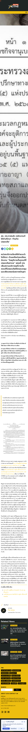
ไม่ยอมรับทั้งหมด (13, 728)
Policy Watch (16, 675)
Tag (2, 668)
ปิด (21, 728)
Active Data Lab (6, 670)
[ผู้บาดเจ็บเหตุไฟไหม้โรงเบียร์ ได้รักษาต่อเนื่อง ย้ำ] (4, 653)
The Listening (6, 683)
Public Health (14, 245)
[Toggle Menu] (26, 12)
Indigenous (5, 673)
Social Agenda (6, 680)
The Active (11, 610)
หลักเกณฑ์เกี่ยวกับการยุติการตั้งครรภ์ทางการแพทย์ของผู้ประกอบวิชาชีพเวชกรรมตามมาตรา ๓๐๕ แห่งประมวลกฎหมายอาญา (13, 472)
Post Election (6, 678)
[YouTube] (8, 712)
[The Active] (13, 6)
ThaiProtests (16, 680)
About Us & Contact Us (9, 693)
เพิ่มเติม (4, 726)
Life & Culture (6, 675)
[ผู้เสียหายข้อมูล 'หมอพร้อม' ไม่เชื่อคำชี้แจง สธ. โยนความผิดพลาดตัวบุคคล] (4, 641)
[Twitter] (5, 712)
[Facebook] (2, 712)
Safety (19, 651)
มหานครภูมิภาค (22, 683)
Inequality (13, 673)
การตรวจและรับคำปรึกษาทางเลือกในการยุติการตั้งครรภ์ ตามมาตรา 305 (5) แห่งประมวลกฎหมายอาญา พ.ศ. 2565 (14, 286)
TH (24, 721)
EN (22, 721)
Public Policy (16, 678)
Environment (16, 670)
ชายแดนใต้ (13, 683)
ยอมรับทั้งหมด (6, 728)
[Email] (10, 249)
